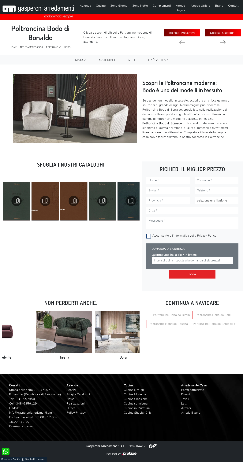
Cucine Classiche (136, 399)
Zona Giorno (119, 6)
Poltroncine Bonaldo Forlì (213, 315)
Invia (192, 274)
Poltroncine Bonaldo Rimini (172, 315)
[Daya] (182, 42)
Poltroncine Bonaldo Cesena (168, 324)
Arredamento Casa (31, 47)
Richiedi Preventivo (182, 33)
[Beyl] (223, 42)
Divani (185, 394)
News (70, 399)
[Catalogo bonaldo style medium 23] (74, 200)
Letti (184, 403)
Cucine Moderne (135, 394)
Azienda (85, 6)
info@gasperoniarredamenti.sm (30, 413)
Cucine (101, 6)
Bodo (67, 47)
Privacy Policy (206, 236)
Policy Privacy (76, 413)
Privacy (5, 459)
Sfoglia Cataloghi (78, 394)
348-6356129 (26, 403)
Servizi (71, 390)
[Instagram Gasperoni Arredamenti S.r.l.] (155, 446)
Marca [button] (81, 60)
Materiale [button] (107, 60)
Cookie (17, 459)
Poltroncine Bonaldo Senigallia (214, 324)
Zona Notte (140, 6)
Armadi (186, 408)
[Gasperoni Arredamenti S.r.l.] (38, 9)
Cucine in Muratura (137, 408)
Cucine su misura (136, 403)
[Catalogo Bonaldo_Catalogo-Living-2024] (102, 200)
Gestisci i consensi (35, 459)
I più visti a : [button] (158, 60)
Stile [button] (132, 60)
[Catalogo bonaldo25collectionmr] (45, 200)
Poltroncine (53, 47)
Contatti (233, 6)
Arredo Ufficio (200, 6)
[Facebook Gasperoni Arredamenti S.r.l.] (151, 446)
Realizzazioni (75, 403)
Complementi (162, 6)
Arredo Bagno (180, 8)
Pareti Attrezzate (192, 390)
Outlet (70, 408)
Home (13, 47)
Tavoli (185, 399)
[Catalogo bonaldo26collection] (16, 200)
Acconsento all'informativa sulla (184, 236)
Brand (219, 6)
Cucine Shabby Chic (138, 413)
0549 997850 (25, 399)
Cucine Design (134, 390)
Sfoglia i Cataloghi (222, 33)
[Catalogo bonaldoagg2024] (131, 200)
